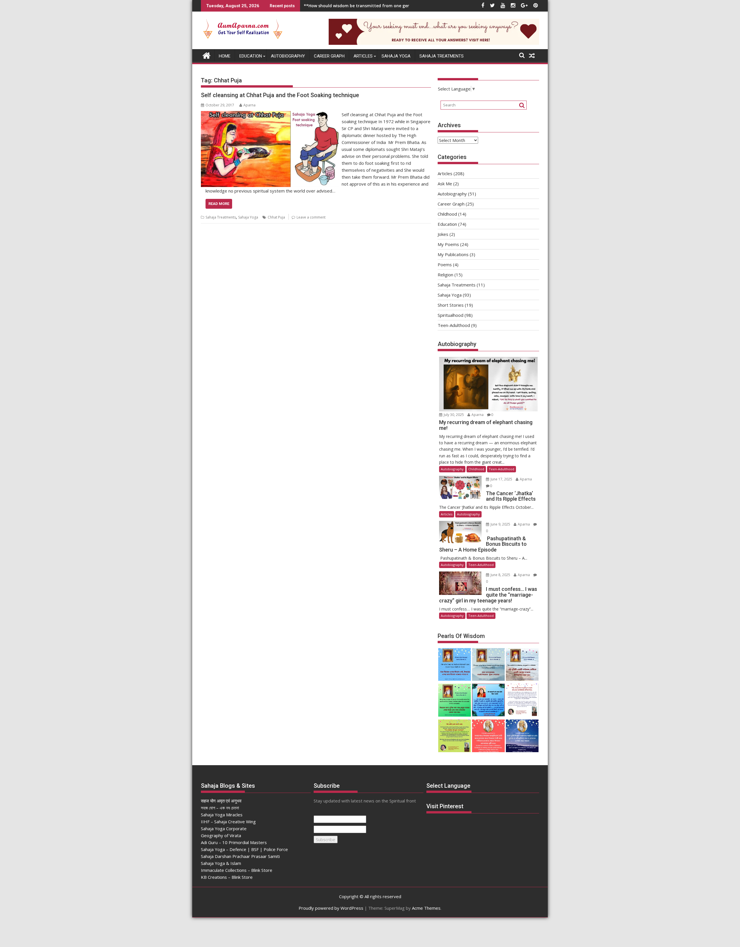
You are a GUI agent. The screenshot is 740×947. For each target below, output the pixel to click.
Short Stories (451, 305)
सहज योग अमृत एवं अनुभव (221, 801)
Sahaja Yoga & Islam (221, 863)
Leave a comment (311, 217)
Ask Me (445, 183)
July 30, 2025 (454, 414)
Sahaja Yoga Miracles (222, 814)
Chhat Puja (276, 217)
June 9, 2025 (500, 524)
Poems (445, 264)
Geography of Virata (221, 835)
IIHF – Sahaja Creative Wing (228, 821)
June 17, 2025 (501, 479)
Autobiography (288, 56)
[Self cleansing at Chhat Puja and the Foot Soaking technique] (270, 114)
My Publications (453, 254)
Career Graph (329, 56)
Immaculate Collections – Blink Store (236, 870)
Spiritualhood (450, 315)
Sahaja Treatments (441, 56)
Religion (445, 275)
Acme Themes (426, 908)
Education (250, 56)
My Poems (448, 244)
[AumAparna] (206, 55)
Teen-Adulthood (454, 325)
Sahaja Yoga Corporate (224, 828)
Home (224, 56)
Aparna (249, 105)
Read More (218, 203)
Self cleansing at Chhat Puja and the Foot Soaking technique (280, 95)
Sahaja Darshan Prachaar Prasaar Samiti (240, 856)
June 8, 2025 (500, 574)
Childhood (447, 214)
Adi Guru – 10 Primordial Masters (234, 842)
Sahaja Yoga (396, 56)
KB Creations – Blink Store (227, 877)
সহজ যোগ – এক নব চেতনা (220, 808)
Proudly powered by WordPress (331, 908)
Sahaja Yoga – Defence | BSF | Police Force (244, 849)
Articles (363, 56)
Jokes (443, 234)
